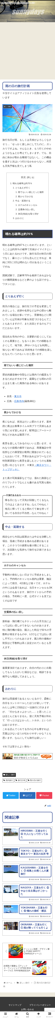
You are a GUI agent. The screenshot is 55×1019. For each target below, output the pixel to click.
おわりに (19, 218)
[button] (49, 548)
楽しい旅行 (10, 775)
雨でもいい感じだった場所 (31, 192)
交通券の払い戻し (26, 209)
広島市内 (19, 401)
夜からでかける (25, 196)
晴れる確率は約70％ (22, 183)
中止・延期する (22, 200)
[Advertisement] (27, 51)
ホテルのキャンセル (27, 205)
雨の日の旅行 (35, 780)
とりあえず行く (22, 188)
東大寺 (18, 396)
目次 (23, 177)
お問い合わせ (27, 1009)
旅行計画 (21, 780)
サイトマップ (15, 1005)
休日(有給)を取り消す (28, 214)
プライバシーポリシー (40, 1005)
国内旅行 (9, 780)
